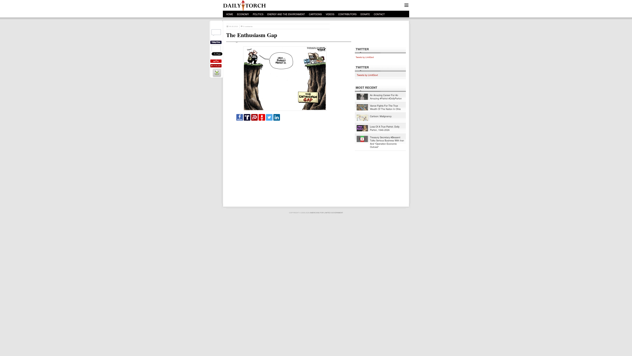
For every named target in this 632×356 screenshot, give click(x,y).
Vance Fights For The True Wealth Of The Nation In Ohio (385, 107)
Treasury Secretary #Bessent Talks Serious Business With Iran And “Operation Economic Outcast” (387, 142)
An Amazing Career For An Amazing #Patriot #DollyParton (386, 97)
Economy (243, 14)
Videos (330, 14)
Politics (258, 14)
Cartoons (315, 14)
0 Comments (247, 26)
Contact (379, 14)
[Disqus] (285, 162)
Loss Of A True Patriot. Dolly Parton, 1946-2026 (384, 128)
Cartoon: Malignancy (381, 116)
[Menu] (406, 5)
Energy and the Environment (286, 14)
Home (229, 14)
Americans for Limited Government (326, 213)
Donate (365, 14)
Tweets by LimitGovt (365, 57)
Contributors (347, 14)
